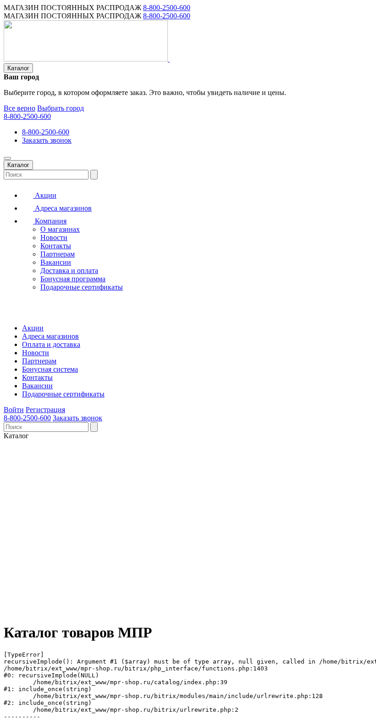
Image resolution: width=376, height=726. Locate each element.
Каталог (18, 68)
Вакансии (55, 262)
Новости (53, 237)
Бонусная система (50, 369)
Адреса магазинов (62, 208)
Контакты (55, 246)
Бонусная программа (72, 279)
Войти (14, 409)
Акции (44, 195)
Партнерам (57, 254)
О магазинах (60, 229)
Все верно (19, 108)
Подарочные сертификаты (81, 287)
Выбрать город (60, 108)
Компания (49, 221)
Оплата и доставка (51, 344)
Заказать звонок (47, 140)
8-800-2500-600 (166, 7)
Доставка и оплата (69, 270)
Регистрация (45, 409)
